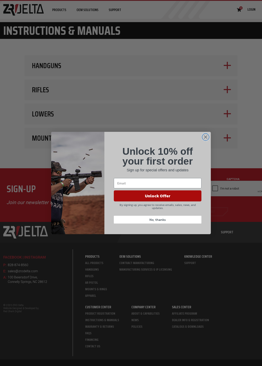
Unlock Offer (158, 196)
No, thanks (157, 219)
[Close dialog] (205, 137)
